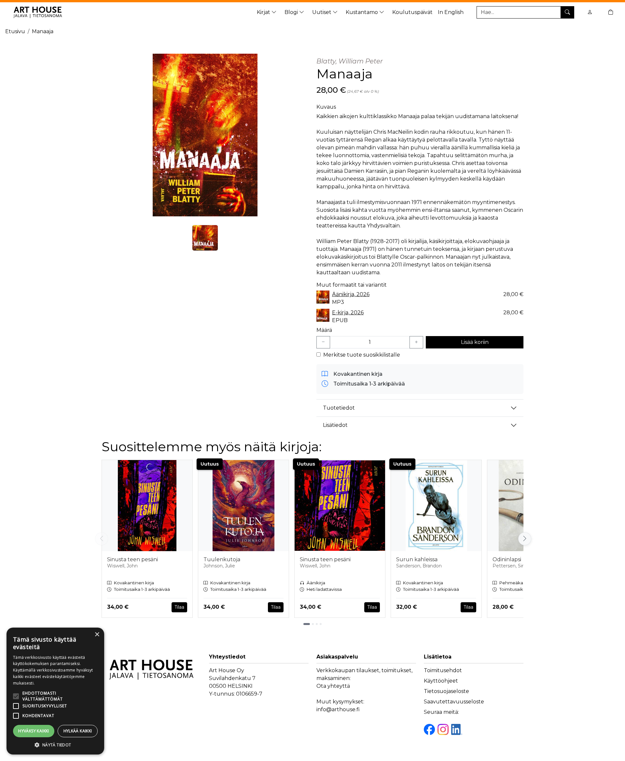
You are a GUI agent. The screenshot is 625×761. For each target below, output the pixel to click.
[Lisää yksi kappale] (416, 342)
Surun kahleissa (417, 559)
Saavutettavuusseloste (454, 702)
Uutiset (322, 12)
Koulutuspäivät (412, 12)
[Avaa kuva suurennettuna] (205, 135)
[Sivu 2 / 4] (313, 624)
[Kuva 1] (205, 238)
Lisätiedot (335, 425)
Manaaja (42, 31)
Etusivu (15, 31)
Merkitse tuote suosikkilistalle (361, 355)
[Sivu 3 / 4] (317, 624)
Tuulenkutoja (221, 559)
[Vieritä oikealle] (524, 538)
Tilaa (179, 607)
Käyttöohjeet (441, 681)
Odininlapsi (507, 559)
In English (451, 12)
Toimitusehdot (443, 670)
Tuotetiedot (339, 408)
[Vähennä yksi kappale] (323, 342)
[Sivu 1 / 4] (306, 624)
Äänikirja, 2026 (350, 294)
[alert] (55, 691)
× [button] (96, 634)
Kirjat (264, 12)
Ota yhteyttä (333, 686)
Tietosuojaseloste (446, 691)
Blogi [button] (292, 12)
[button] (55, 744)
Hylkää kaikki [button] (77, 731)
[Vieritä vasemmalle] (101, 538)
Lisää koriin (475, 342)
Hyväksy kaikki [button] (33, 731)
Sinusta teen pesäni (132, 559)
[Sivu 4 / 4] (321, 624)
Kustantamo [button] (362, 12)
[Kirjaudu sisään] (589, 12)
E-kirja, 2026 (348, 312)
